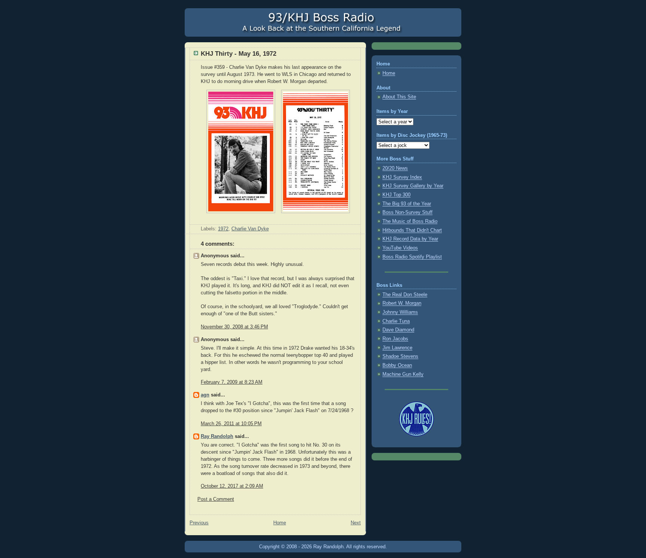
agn (205, 395)
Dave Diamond (398, 329)
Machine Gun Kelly (403, 374)
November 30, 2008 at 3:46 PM (234, 326)
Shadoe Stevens (400, 356)
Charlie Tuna (396, 321)
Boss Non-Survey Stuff (407, 212)
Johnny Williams (400, 312)
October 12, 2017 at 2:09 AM (232, 486)
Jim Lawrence (397, 347)
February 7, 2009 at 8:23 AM (231, 382)
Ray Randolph (217, 436)
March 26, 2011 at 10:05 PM (231, 423)
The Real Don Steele (404, 294)
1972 (223, 229)
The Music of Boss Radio (409, 221)
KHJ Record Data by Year (410, 239)
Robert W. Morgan (401, 303)
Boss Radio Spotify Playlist (412, 257)
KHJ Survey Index (402, 177)
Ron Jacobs (395, 338)
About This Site (399, 96)
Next (356, 522)
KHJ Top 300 (396, 194)
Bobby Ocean (397, 365)
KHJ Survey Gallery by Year (412, 185)
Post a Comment (215, 499)
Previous (199, 522)
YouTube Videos (400, 248)
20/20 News (395, 168)
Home (279, 522)
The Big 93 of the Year (406, 203)
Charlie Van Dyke (250, 229)
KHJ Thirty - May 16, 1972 (238, 53)
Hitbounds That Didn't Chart (412, 230)
